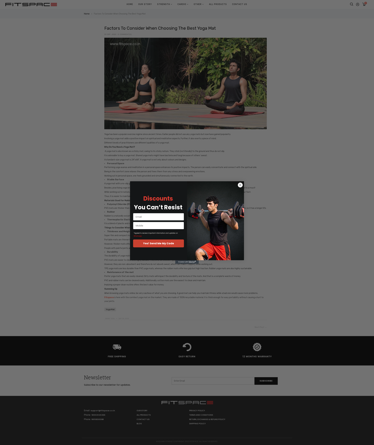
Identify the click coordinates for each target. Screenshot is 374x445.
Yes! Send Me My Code (158, 243)
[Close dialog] (240, 185)
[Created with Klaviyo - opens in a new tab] (187, 262)
